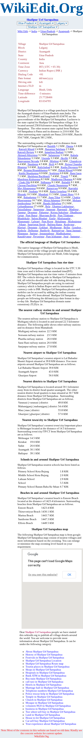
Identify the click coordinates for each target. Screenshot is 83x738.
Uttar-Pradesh (47, 31)
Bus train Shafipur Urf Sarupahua (43, 678)
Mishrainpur (74, 221)
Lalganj (35, 221)
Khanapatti (24, 221)
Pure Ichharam (54, 236)
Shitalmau (60, 221)
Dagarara (32, 227)
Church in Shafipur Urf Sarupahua (44, 699)
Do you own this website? (43, 574)
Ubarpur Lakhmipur (63, 206)
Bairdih (51, 146)
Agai (65, 236)
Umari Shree (67, 194)
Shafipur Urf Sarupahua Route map (44, 663)
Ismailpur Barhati (54, 152)
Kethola (22, 230)
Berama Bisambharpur (36, 170)
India (34, 31)
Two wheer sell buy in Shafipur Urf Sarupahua (50, 711)
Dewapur (32, 212)
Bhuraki (22, 194)
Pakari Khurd (65, 170)
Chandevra (75, 161)
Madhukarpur (63, 233)
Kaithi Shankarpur (29, 173)
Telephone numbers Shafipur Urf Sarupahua (49, 690)
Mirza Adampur (52, 200)
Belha (67, 227)
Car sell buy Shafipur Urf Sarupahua (45, 721)
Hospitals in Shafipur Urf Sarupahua (45, 672)
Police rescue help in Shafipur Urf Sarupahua (50, 693)
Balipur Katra (54, 224)
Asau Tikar (54, 197)
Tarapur (22, 212)
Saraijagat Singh (37, 224)
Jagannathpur (46, 233)
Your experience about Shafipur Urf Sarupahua (51, 724)
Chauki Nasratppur (58, 185)
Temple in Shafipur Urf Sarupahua (44, 696)
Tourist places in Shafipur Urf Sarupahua (48, 666)
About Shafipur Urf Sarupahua (42, 651)
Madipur (74, 209)
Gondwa (76, 227)
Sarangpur (38, 209)
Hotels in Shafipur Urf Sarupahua (43, 684)
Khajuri (22, 227)
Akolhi (64, 158)
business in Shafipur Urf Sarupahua (45, 708)
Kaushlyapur (24, 236)
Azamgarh (64, 31)
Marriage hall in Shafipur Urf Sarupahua (47, 687)
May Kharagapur (27, 188)
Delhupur (33, 230)
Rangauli (62, 209)
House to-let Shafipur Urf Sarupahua (45, 718)
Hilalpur (54, 161)
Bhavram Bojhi (47, 215)
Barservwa (52, 188)
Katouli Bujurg (26, 152)
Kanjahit (73, 188)
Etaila (52, 218)
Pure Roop (47, 221)
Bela (47, 206)
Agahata (33, 191)
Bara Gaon (76, 173)
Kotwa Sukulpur (59, 212)
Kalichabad (44, 167)
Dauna (69, 146)
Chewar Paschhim (27, 185)
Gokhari (43, 227)
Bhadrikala (24, 218)
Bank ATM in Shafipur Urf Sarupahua (46, 675)
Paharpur (44, 212)
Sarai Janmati (73, 230)
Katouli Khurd (26, 149)
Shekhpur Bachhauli (39, 176)
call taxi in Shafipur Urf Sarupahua (44, 681)
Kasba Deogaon (69, 167)
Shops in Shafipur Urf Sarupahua (43, 669)
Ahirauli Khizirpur (28, 155)
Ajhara (22, 224)
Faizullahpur (24, 209)
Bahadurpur (30, 197)
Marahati (43, 194)
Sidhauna (46, 182)
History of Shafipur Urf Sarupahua (44, 654)
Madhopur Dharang (62, 179)
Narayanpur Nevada (28, 161)
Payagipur (38, 236)
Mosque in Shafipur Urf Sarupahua (44, 702)
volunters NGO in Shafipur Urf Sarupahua (48, 705)
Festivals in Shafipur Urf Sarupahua (45, 657)
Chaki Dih (24, 182)
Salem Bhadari (39, 218)
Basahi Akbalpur (52, 203)
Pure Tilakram (65, 215)
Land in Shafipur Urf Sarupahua (43, 715)
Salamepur (54, 155)
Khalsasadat (64, 218)
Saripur (34, 233)
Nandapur (33, 164)
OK (69, 574)
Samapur (75, 236)
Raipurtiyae (58, 230)
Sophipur (54, 173)
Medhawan (56, 227)
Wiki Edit (23, 31)
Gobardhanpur (25, 206)
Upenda (46, 158)
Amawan (50, 209)
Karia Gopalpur (58, 191)
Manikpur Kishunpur (29, 179)
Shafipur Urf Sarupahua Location (43, 660)
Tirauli (64, 176)
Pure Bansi (31, 215)
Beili (51, 164)
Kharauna (23, 233)
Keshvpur (69, 224)
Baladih (66, 182)
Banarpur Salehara (55, 149)
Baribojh (45, 230)
